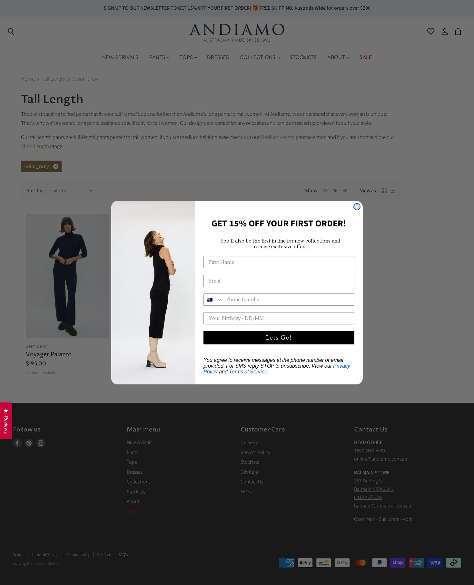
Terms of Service (248, 371)
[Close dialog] (357, 206)
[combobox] (213, 299)
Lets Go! (279, 337)
